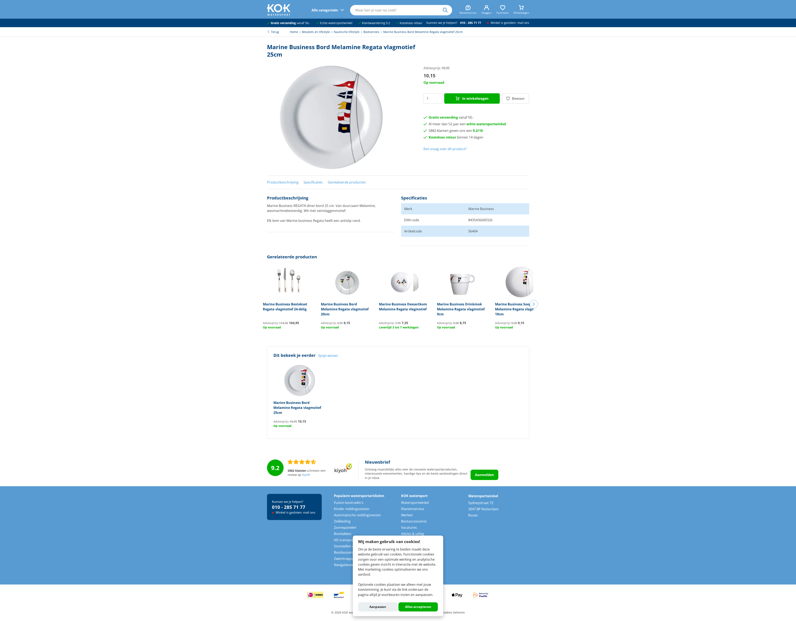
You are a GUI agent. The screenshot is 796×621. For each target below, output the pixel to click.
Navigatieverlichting (349, 565)
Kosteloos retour (410, 23)
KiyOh (306, 475)
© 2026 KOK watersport (347, 612)
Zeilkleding (342, 521)
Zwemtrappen (345, 558)
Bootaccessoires (414, 521)
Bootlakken (342, 533)
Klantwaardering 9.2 (375, 23)
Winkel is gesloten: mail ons (509, 23)
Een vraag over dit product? (445, 149)
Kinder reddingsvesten (351, 509)
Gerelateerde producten (347, 182)
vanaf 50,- (290, 23)
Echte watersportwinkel (335, 23)
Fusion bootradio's (348, 502)
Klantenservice (412, 509)
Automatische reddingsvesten (357, 515)
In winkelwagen (475, 98)
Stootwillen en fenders (351, 546)
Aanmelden (484, 475)
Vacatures (409, 527)
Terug (275, 32)
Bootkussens (344, 552)
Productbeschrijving (282, 182)
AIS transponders (347, 540)
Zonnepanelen (345, 527)
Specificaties (313, 182)
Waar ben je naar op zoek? (447, 10)
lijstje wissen (328, 355)
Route (473, 515)
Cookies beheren (453, 612)
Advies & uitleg (412, 533)
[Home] (278, 14)
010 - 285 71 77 (470, 23)
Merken (407, 515)
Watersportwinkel (415, 502)
